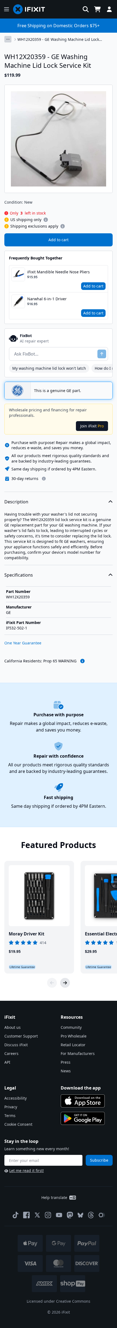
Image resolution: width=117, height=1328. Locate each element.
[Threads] (91, 1215)
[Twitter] (37, 1215)
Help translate (54, 1197)
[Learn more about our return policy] (43, 478)
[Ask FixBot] (101, 354)
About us (12, 1027)
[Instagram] (48, 1215)
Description (16, 502)
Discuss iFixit (16, 1044)
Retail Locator (73, 1044)
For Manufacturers (78, 1053)
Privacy (10, 1106)
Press (65, 1062)
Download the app (81, 1088)
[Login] (109, 9)
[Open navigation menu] (6, 9)
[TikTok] (15, 1215)
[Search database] (86, 9)
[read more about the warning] (82, 661)
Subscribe (99, 1160)
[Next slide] (65, 983)
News (66, 1070)
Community (71, 1027)
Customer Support (21, 1036)
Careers (11, 1053)
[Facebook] (26, 1215)
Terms (10, 1115)
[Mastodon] (70, 1215)
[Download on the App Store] (83, 1100)
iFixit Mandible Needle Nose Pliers (58, 271)
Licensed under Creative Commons (58, 1301)
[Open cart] (97, 9)
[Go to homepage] (31, 9)
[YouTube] (59, 1215)
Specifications (18, 575)
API (7, 1062)
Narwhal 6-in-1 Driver (47, 298)
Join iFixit (92, 426)
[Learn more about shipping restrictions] (46, 220)
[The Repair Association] (101, 1215)
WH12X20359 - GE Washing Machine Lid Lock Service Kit (58, 39)
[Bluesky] (80, 1215)
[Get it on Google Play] (83, 1118)
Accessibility (15, 1098)
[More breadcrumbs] (7, 39)
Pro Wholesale (74, 1036)
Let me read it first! (26, 1170)
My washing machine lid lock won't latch (49, 368)
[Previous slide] (52, 983)
